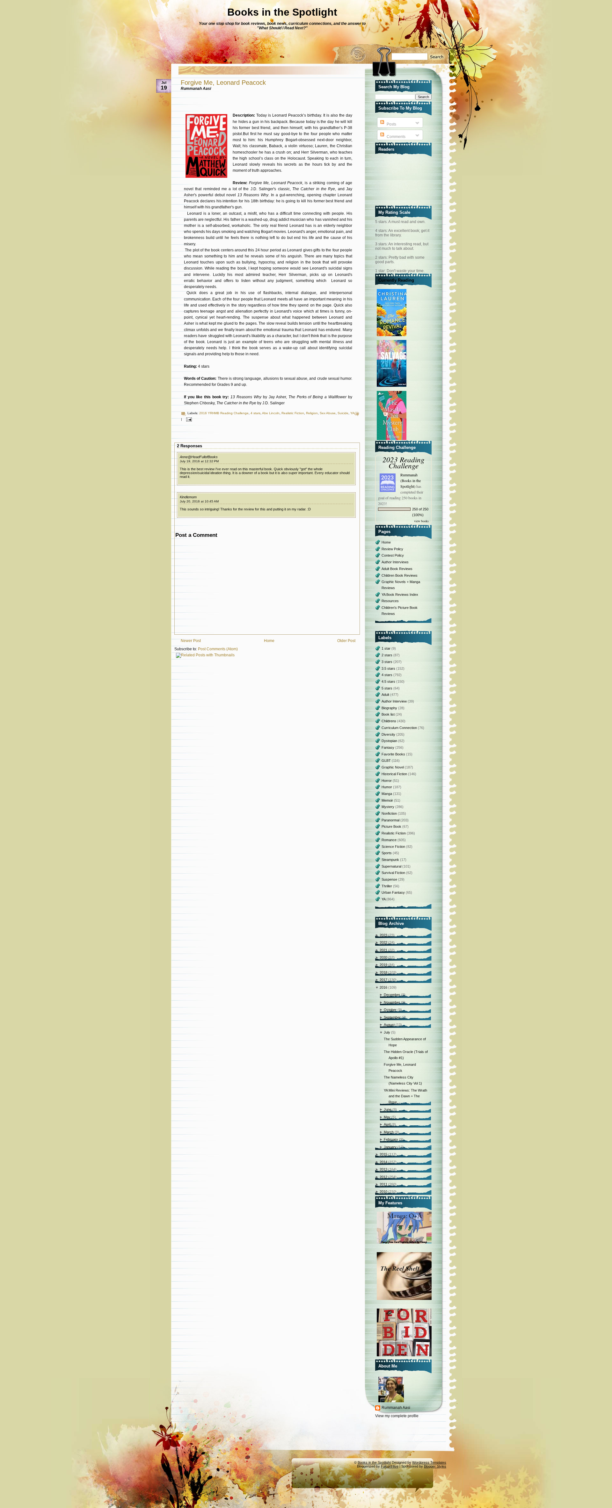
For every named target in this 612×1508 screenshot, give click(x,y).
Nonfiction (390, 813)
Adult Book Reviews (397, 569)
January (390, 1147)
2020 (383, 957)
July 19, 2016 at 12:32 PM (199, 461)
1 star (386, 648)
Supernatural (392, 866)
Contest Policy (393, 555)
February (391, 1139)
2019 (383, 965)
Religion (312, 413)
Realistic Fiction (292, 413)
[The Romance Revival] (392, 336)
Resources (390, 601)
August (389, 1025)
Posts (391, 124)
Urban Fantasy (394, 892)
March (389, 1132)
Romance (389, 840)
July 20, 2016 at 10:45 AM (199, 501)
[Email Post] (188, 419)
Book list (389, 714)
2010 (383, 1192)
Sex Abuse (328, 413)
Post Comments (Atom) (218, 649)
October (390, 1010)
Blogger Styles (435, 1466)
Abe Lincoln (271, 413)
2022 (383, 942)
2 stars (387, 655)
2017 (383, 980)
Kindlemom (188, 497)
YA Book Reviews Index (400, 594)
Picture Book (392, 826)
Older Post (346, 641)
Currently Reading (396, 280)
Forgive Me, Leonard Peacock (223, 82)
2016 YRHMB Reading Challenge (224, 413)
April (387, 1124)
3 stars (387, 662)
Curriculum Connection (400, 728)
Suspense (390, 879)
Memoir (388, 800)
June (387, 1109)
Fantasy (388, 747)
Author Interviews (395, 562)
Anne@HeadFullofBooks (199, 457)
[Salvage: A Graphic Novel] (392, 387)
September (392, 1017)
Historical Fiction (395, 774)
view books (421, 521)
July (387, 1032)
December (392, 995)
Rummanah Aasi (396, 1407)
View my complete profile (397, 1416)
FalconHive (389, 1466)
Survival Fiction (394, 873)
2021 (383, 950)
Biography (390, 708)
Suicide (343, 413)
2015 (383, 1154)
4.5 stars (389, 681)
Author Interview (395, 701)
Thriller (387, 886)
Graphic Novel (393, 767)
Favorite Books (394, 754)
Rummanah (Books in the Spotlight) (410, 480)
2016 (383, 987)
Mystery (388, 807)
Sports (387, 853)
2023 (383, 935)
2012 (383, 1177)
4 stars (255, 413)
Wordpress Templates (429, 1462)
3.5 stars (389, 668)
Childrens (389, 721)
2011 (383, 1184)
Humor (387, 787)
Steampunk (391, 860)
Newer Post (191, 641)
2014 (383, 1162)
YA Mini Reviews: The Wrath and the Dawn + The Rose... (405, 1096)
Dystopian (390, 741)
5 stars (387, 688)
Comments (395, 136)
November (392, 1002)
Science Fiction (394, 846)
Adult (386, 694)
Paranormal (391, 820)
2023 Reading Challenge (403, 462)
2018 (383, 972)
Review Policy (392, 549)
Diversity (389, 734)
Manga (387, 794)
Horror (387, 781)
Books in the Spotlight (282, 12)
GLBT (387, 760)
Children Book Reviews (400, 575)
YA (352, 413)
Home (269, 641)
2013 (383, 1169)
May (387, 1117)
